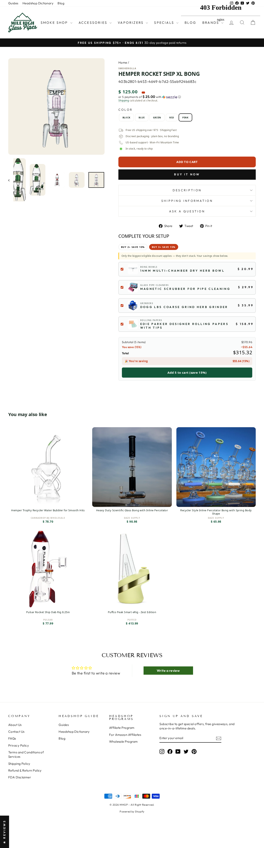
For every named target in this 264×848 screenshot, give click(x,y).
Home (122, 62)
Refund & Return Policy (25, 770)
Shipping (123, 100)
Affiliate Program (121, 728)
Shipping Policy (19, 764)
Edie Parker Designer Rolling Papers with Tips (184, 325)
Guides (13, 3)
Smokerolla (127, 68)
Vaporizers (131, 22)
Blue (142, 117)
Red (171, 117)
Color (125, 110)
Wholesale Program (123, 741)
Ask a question (187, 211)
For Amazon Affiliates (125, 735)
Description (187, 190)
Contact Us (16, 732)
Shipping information (187, 201)
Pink (185, 117)
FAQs (12, 738)
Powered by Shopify (132, 811)
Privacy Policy (18, 745)
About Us (15, 725)
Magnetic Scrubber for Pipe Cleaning (185, 289)
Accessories (93, 22)
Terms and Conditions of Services (26, 754)
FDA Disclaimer (19, 777)
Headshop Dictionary (38, 3)
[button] (187, 97)
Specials (164, 22)
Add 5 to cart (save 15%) (186, 372)
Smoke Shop (55, 22)
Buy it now (187, 174)
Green (157, 117)
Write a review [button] (168, 670)
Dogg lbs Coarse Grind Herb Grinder (184, 307)
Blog (61, 3)
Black (126, 117)
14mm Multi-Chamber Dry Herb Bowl (182, 270)
